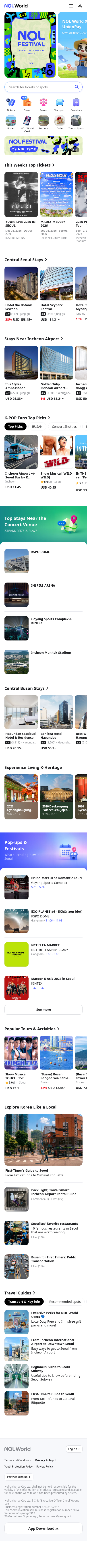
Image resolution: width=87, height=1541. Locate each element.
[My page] (80, 6)
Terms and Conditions (17, 1460)
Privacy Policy (44, 1460)
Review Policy (44, 1466)
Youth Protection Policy (18, 1466)
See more (43, 1009)
